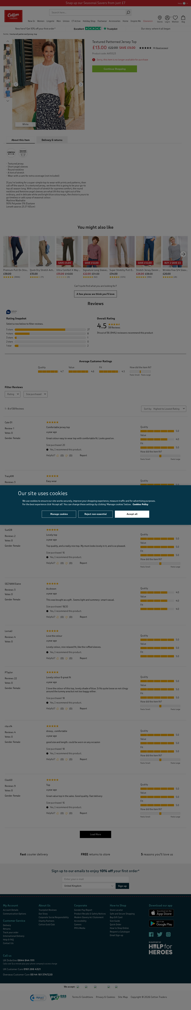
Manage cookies (59, 514)
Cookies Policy (140, 504)
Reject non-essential (95, 514)
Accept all (132, 514)
